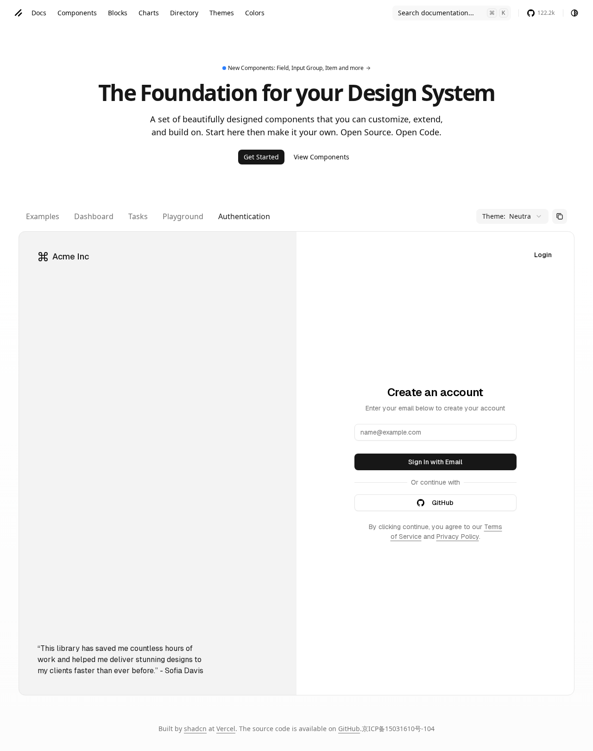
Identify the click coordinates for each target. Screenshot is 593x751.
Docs (39, 12)
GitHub (443, 503)
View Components (321, 156)
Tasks (138, 216)
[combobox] (512, 216)
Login (543, 255)
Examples (42, 216)
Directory (184, 12)
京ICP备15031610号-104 (398, 728)
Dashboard (94, 216)
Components (77, 12)
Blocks (117, 12)
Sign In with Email (435, 462)
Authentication (244, 216)
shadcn (195, 728)
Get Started (261, 156)
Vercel (225, 728)
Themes (221, 12)
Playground (183, 216)
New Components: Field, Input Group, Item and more (296, 68)
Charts (149, 12)
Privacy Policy (457, 536)
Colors (255, 12)
